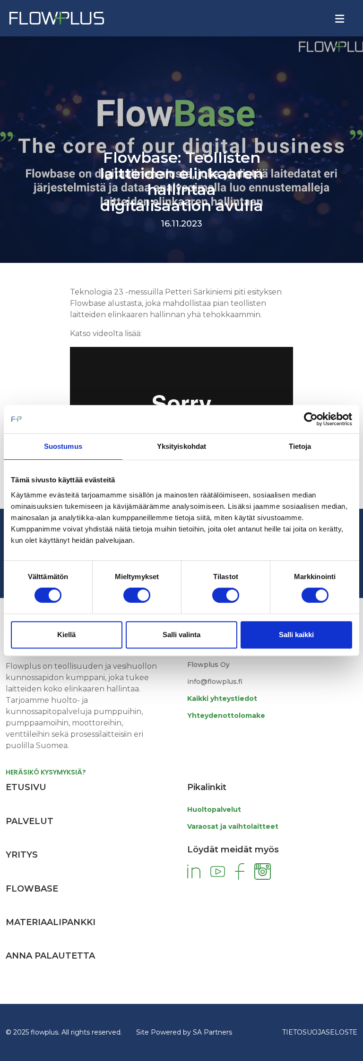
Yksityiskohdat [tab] (181, 446)
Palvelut (29, 821)
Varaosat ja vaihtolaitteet (232, 826)
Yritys (22, 855)
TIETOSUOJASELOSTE (319, 1032)
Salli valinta (181, 635)
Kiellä (66, 635)
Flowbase (32, 889)
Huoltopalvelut (214, 809)
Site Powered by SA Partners (184, 1032)
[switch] (136, 595)
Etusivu (26, 787)
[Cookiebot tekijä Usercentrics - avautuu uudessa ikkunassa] (310, 419)
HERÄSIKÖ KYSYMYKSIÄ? (46, 772)
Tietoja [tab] (300, 446)
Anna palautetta (50, 956)
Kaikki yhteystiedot (222, 698)
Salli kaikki (296, 635)
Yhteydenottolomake (226, 715)
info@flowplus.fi (214, 681)
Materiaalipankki (50, 922)
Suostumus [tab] (63, 446)
